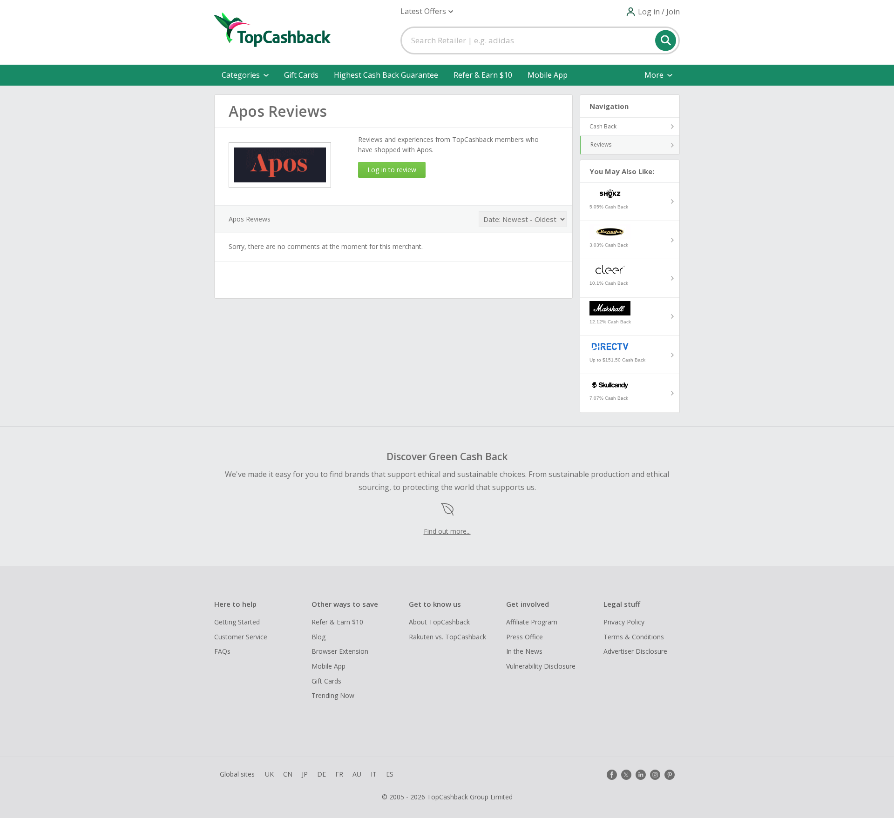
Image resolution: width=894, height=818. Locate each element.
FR (339, 774)
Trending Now (333, 695)
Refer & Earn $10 (483, 75)
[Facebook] (612, 775)
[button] (426, 11)
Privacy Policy (623, 621)
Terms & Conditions (633, 636)
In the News (524, 651)
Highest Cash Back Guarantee (386, 75)
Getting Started (237, 621)
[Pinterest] (669, 775)
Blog (318, 636)
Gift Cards (301, 75)
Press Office (524, 636)
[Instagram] (655, 775)
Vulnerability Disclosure (541, 666)
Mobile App (548, 75)
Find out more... (447, 531)
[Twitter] (626, 775)
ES (389, 774)
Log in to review (391, 169)
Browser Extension (340, 651)
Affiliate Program (531, 621)
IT (374, 774)
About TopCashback (439, 621)
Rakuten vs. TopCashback (447, 636)
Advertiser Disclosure (635, 651)
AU (356, 774)
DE (321, 774)
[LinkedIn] (641, 775)
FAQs (222, 651)
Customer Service (240, 636)
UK (269, 774)
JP (305, 774)
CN (287, 774)
